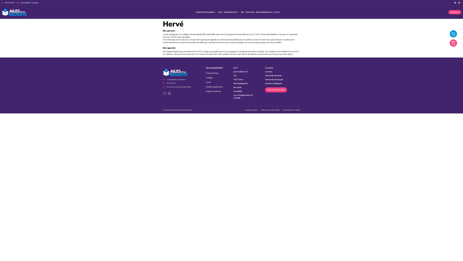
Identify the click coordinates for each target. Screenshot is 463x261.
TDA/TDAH (250, 12)
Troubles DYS (230, 12)
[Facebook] (455, 3)
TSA (242, 12)
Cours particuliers (205, 12)
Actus (276, 12)
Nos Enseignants (264, 12)
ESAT (220, 12)
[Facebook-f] (165, 93)
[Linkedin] (459, 3)
